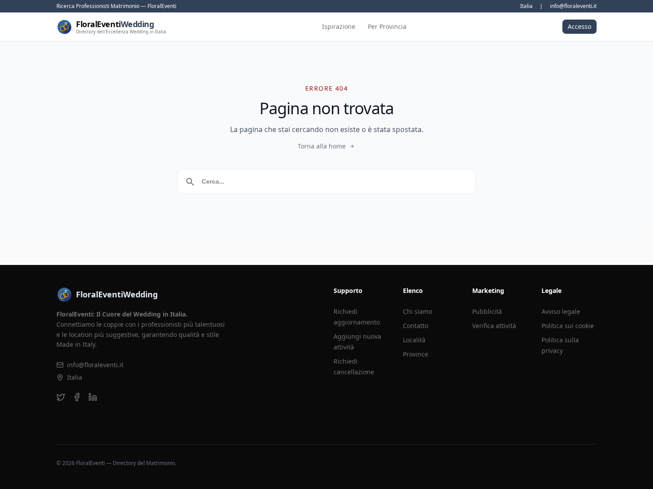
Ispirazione (338, 26)
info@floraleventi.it (573, 6)
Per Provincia (387, 26)
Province (415, 354)
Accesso (579, 26)
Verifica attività (494, 325)
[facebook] (76, 397)
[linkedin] (92, 397)
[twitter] (60, 397)
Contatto (415, 325)
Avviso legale (561, 311)
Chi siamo (417, 311)
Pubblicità (487, 311)
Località (414, 340)
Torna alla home (322, 146)
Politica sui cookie (568, 325)
